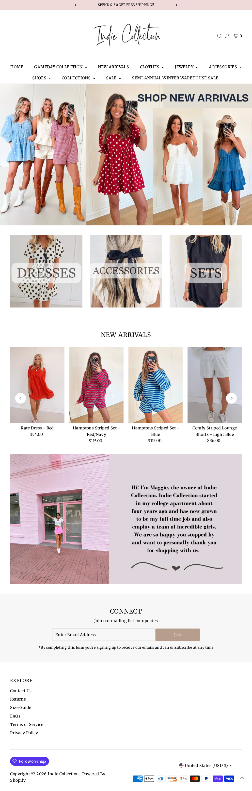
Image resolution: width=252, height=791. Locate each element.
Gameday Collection (59, 66)
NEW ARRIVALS (126, 335)
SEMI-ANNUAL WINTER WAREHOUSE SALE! (176, 77)
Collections (77, 77)
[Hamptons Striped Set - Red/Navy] (96, 385)
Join (177, 635)
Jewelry (184, 66)
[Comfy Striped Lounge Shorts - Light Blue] (215, 385)
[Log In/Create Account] (227, 36)
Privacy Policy (24, 732)
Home (16, 66)
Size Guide (20, 707)
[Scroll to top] (242, 777)
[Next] (231, 398)
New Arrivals (113, 66)
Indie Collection (63, 773)
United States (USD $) (206, 765)
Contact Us (21, 690)
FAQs (15, 716)
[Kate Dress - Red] (37, 385)
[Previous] (20, 398)
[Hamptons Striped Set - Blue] (155, 385)
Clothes (150, 66)
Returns (18, 699)
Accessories (223, 66)
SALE (112, 77)
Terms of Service (26, 724)
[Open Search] (219, 36)
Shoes (39, 77)
